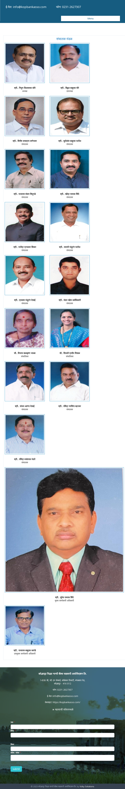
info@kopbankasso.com (29, 7)
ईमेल (12, 730)
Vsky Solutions (87, 786)
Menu (90, 18)
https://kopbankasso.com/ (66, 702)
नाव (12, 722)
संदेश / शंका (15, 752)
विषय (12, 744)
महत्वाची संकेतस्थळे (64, 709)
